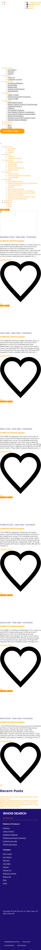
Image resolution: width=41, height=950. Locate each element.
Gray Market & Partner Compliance (21, 112)
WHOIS (7, 210)
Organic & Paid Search (16, 89)
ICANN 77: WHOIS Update (12, 626)
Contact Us (8, 122)
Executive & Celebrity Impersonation (21, 114)
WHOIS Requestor (10, 845)
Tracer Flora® (13, 99)
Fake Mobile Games (15, 102)
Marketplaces (13, 91)
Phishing (11, 108)
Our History (12, 70)
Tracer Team (20, 237)
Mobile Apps (12, 87)
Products (7, 93)
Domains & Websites (15, 83)
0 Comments (31, 237)
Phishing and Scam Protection (19, 97)
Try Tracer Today (10, 131)
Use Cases (7, 101)
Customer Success (15, 79)
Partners (11, 72)
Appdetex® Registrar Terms (12, 941)
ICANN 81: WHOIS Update (12, 241)
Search (31, 8)
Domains (3, 401)
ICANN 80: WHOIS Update (12, 337)
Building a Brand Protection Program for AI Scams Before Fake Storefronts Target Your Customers (19, 801)
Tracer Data (8, 81)
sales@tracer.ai (34, 4)
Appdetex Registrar (10, 835)
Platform (7, 76)
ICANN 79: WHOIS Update (12, 433)
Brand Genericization (16, 116)
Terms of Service (21, 945)
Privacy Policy (26, 941)
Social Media (12, 85)
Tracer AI (11, 77)
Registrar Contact (9, 874)
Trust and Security (9, 945)
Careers (10, 74)
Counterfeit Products (16, 110)
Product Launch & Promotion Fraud (21, 118)
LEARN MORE (6, 260)
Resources (8, 124)
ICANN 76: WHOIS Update (12, 722)
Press (10, 127)
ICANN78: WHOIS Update (12, 528)
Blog (9, 126)
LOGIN (30, 6)
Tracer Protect (13, 95)
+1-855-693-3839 (34, 2)
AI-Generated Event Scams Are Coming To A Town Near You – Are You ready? (19, 805)
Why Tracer (8, 68)
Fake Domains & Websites (17, 120)
